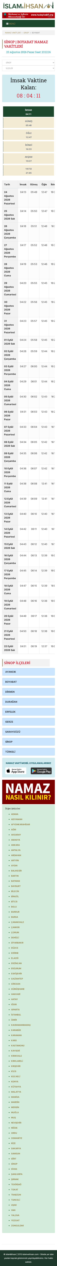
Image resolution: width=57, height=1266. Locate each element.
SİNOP (26, 33)
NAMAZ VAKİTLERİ (13, 33)
